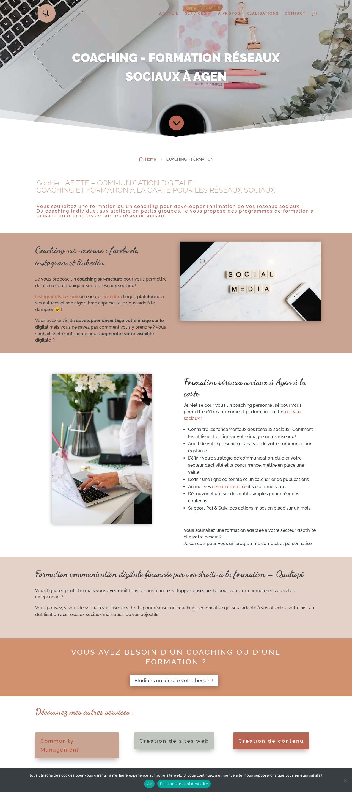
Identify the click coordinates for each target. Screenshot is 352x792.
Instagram (45, 296)
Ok (149, 784)
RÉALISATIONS (262, 13)
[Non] (345, 780)
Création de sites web (174, 741)
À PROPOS (229, 13)
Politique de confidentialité (184, 784)
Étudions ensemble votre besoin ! (173, 680)
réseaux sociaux (228, 486)
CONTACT (295, 13)
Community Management (59, 745)
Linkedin (110, 296)
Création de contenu (271, 741)
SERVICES (196, 13)
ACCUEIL (169, 13)
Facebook (68, 296)
